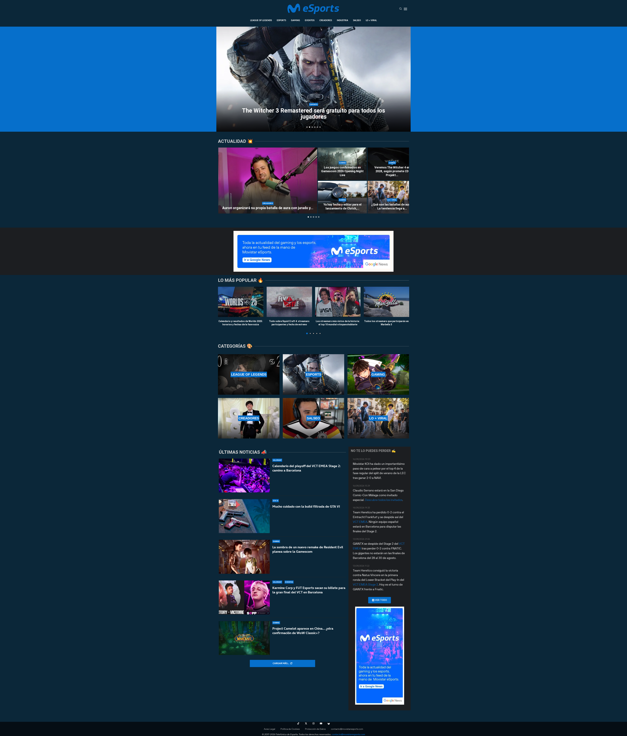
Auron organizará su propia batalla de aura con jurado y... (267, 208)
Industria (342, 20)
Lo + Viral (371, 20)
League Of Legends (261, 20)
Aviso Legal (269, 729)
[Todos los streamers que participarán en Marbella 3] (386, 302)
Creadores (325, 20)
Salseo (357, 20)
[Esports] (313, 374)
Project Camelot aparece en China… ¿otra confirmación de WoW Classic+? (302, 630)
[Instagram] (313, 723)
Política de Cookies (290, 729)
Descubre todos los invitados (383, 500)
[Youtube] (321, 723)
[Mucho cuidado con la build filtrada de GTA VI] (244, 516)
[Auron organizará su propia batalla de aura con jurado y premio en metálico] (267, 181)
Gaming (295, 20)
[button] (222, 79)
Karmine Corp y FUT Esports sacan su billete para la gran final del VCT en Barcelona (308, 590)
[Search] (400, 9)
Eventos (309, 20)
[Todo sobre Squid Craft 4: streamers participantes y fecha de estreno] (289, 302)
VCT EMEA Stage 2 (365, 584)
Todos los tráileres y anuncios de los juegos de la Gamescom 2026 (313, 113)
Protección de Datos (315, 729)
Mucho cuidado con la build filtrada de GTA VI (306, 506)
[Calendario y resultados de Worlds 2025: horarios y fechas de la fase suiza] (240, 302)
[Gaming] (378, 374)
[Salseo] (313, 418)
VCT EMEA (360, 522)
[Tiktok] (298, 723)
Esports (281, 20)
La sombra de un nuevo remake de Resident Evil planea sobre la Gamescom (307, 549)
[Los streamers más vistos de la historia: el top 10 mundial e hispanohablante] (338, 302)
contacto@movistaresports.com (347, 729)
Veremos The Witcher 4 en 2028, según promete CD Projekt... (392, 171)
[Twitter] (306, 723)
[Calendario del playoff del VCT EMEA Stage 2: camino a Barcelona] (244, 476)
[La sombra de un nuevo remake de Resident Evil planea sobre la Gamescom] (244, 557)
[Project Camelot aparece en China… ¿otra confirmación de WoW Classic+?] (244, 638)
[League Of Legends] (249, 374)
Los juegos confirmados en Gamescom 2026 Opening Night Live (342, 171)
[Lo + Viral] (378, 418)
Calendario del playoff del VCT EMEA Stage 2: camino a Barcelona (306, 468)
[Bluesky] (329, 723)
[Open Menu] (405, 9)
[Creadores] (249, 418)
